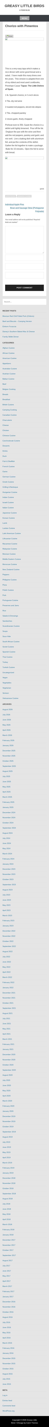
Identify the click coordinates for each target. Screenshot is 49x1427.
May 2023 (6, 905)
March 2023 (7, 915)
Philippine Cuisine (10, 580)
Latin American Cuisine (12, 533)
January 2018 (8, 1235)
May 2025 (6, 787)
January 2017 (8, 1297)
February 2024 (8, 859)
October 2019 (8, 1127)
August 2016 (8, 1317)
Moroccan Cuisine (10, 564)
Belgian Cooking (9, 389)
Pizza (5, 585)
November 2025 (9, 756)
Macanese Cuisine (10, 544)
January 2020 (8, 1111)
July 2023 (6, 895)
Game (5, 471)
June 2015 (7, 1384)
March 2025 (7, 797)
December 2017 (9, 1240)
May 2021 (6, 1029)
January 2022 (8, 988)
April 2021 (7, 1034)
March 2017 (7, 1286)
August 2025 (8, 771)
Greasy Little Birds (24, 6)
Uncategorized (8, 672)
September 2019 (9, 1132)
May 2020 (6, 1091)
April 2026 (7, 730)
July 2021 (6, 1018)
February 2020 (8, 1106)
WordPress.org (8, 1411)
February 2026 (8, 740)
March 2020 (7, 1101)
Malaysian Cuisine (10, 549)
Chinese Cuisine (9, 436)
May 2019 (6, 1152)
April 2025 (7, 792)
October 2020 (8, 1065)
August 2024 (8, 833)
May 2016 (6, 1333)
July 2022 (6, 957)
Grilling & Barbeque (10, 487)
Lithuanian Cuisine (10, 539)
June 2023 (7, 900)
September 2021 (9, 1008)
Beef (4, 384)
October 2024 (8, 823)
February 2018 (8, 1230)
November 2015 (9, 1363)
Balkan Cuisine (8, 379)
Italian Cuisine (8, 508)
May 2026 (6, 725)
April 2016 (7, 1338)
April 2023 (7, 910)
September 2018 (9, 1194)
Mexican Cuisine (9, 554)
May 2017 (6, 1276)
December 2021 (9, 993)
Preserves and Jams (11, 605)
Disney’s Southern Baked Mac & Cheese (19, 331)
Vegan (5, 678)
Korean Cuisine (9, 518)
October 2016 (8, 1312)
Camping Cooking (10, 410)
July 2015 (6, 1379)
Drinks (5, 451)
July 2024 (6, 838)
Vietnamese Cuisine (10, 698)
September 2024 (9, 828)
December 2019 (9, 1116)
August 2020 (8, 1075)
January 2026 (8, 745)
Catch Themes (32, 1423)
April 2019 (7, 1157)
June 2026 (7, 720)
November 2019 (9, 1121)
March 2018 (7, 1224)
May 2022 (6, 967)
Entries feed (7, 1400)
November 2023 (9, 874)
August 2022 (8, 951)
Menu (24, 18)
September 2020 (9, 1070)
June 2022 (7, 962)
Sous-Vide (7, 636)
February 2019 (8, 1168)
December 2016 (9, 1302)
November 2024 (9, 818)
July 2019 (6, 1142)
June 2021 (7, 1024)
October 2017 (8, 1250)
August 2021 (8, 1013)
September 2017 (9, 1255)
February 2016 (8, 1348)
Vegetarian (7, 688)
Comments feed (9, 1406)
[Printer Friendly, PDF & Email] (9, 36)
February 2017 (8, 1291)
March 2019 (7, 1163)
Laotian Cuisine (9, 528)
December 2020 (9, 1054)
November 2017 (9, 1245)
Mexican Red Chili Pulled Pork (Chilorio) (18, 316)
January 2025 (8, 807)
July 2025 (6, 776)
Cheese (6, 425)
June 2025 (7, 782)
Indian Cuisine (8, 497)
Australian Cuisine (10, 369)
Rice (4, 611)
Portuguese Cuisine (10, 600)
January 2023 (8, 926)
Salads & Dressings (10, 616)
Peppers (6, 575)
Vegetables (7, 683)
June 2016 (7, 1327)
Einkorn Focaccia (9, 326)
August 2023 (8, 890)
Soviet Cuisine (8, 647)
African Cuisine (8, 353)
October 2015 (8, 1369)
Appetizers (10, 196)
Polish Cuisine (8, 590)
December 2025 (9, 751)
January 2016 (8, 1353)
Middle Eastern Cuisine (12, 559)
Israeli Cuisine (8, 502)
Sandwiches (7, 621)
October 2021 (8, 1003)
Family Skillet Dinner (11, 337)
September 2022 (9, 946)
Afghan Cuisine (9, 348)
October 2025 (8, 761)
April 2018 (7, 1219)
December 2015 (9, 1358)
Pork (4, 595)
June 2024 (7, 843)
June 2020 (7, 1085)
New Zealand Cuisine (11, 569)
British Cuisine (8, 405)
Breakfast (6, 399)
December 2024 (9, 812)
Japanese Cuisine (10, 513)
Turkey (5, 662)
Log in (5, 1395)
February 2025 (8, 802)
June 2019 (7, 1147)
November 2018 (9, 1183)
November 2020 (9, 1060)
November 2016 (9, 1307)
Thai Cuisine (7, 657)
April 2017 (7, 1281)
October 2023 (8, 879)
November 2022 (9, 936)
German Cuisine (9, 477)
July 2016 (6, 1322)
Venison (6, 693)
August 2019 (8, 1137)
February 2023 (8, 921)
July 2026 (6, 715)
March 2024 (7, 854)
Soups (5, 631)
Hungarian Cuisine (10, 492)
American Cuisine (9, 358)
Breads (5, 394)
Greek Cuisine (8, 482)
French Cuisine (9, 466)
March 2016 (7, 1343)
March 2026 (7, 735)
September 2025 (9, 766)
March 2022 (7, 977)
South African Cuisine (11, 642)
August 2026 (8, 709)
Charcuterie (7, 420)
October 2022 (8, 941)
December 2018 (9, 1178)
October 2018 (8, 1188)
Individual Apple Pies (14, 204)
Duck (5, 456)
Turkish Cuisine (9, 667)
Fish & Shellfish (9, 461)
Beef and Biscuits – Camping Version (17, 321)
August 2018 (8, 1199)
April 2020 (7, 1096)
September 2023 (9, 885)
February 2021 (8, 1044)
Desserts (6, 446)
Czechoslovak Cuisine (11, 441)
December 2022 (9, 931)
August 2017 (8, 1260)
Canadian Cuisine (10, 415)
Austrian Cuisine (9, 374)
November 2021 (9, 998)
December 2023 (9, 869)
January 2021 (8, 1049)
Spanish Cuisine (24, 196)
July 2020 (6, 1080)
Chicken (6, 430)
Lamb (5, 523)
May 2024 (6, 848)
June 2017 (7, 1271)
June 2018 (7, 1209)
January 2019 (8, 1173)
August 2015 (8, 1374)
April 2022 (7, 972)
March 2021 (7, 1039)
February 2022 (8, 982)
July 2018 (6, 1204)
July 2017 (6, 1266)
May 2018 (6, 1214)
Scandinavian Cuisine (11, 626)
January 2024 (8, 864)
